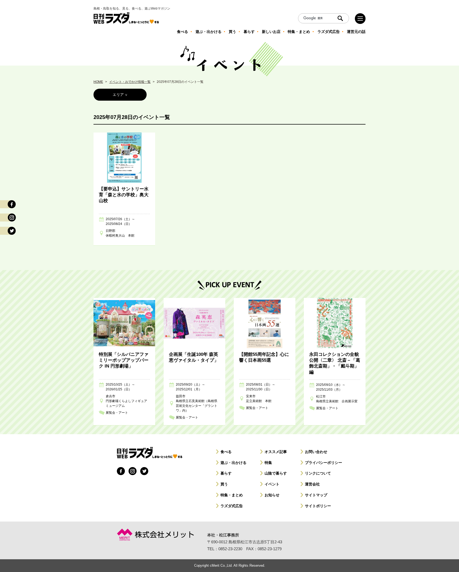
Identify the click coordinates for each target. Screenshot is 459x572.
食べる (226, 452)
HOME (98, 82)
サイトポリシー (318, 506)
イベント (272, 484)
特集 (268, 462)
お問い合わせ (316, 452)
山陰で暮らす (276, 473)
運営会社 (312, 484)
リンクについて (318, 473)
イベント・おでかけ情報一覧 (130, 82)
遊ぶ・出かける (233, 462)
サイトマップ (316, 495)
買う (224, 484)
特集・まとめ (231, 495)
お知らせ (272, 495)
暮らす (226, 473)
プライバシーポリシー (323, 462)
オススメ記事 (276, 452)
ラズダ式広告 (231, 506)
